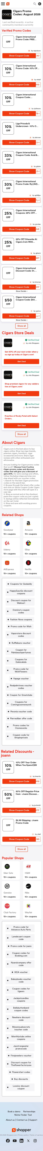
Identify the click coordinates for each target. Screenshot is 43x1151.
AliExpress (9, 569)
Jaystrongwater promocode (21, 1047)
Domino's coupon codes (21, 611)
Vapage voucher (21, 679)
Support (33, 1120)
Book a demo (14, 1111)
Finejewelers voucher (21, 1056)
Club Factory (10, 912)
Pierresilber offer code (21, 718)
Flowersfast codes (21, 1072)
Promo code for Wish (21, 626)
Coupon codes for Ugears (21, 990)
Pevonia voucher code (21, 711)
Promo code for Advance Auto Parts (21, 928)
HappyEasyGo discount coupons (21, 592)
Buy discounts (21, 1079)
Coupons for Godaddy (21, 584)
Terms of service (36, 1135)
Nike (27, 893)
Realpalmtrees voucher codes (21, 686)
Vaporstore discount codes (21, 634)
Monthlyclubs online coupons (21, 1037)
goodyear (8, 530)
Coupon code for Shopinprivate (21, 736)
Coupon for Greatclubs (21, 695)
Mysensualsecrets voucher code (21, 1028)
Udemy (7, 550)
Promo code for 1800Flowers (21, 670)
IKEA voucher (21, 972)
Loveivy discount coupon (21, 1087)
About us (10, 1120)
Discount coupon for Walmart (21, 601)
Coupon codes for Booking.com (21, 954)
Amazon (29, 530)
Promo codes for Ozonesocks (21, 726)
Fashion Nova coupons (21, 619)
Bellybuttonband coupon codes (21, 1009)
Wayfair (28, 912)
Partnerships (29, 1111)
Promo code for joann (21, 946)
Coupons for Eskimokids (21, 660)
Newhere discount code (21, 1018)
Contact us (22, 1120)
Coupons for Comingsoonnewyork (21, 703)
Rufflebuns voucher (21, 643)
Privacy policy (23, 1135)
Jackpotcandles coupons (21, 999)
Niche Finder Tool (23, 1115)
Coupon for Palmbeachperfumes (21, 651)
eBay (27, 550)
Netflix (28, 569)
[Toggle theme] (39, 3)
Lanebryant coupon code (21, 938)
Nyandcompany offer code (21, 964)
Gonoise (8, 893)
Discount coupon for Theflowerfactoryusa (21, 1063)
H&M (27, 873)
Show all (21, 326)
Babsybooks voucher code (21, 980)
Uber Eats (8, 873)
